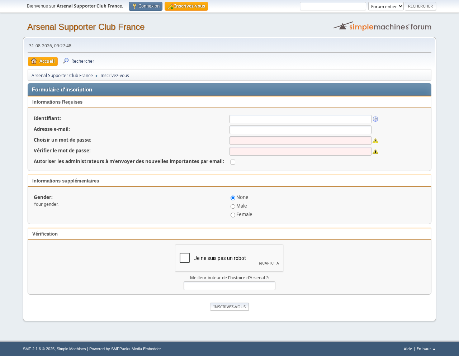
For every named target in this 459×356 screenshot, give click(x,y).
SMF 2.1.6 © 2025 (39, 349)
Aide (408, 348)
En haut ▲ (426, 348)
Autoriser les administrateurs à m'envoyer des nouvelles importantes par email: (129, 161)
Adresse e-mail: (52, 129)
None (242, 197)
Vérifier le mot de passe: (62, 150)
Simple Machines (71, 349)
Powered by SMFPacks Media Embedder (125, 349)
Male (241, 206)
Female (244, 214)
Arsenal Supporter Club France (86, 27)
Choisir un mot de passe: (62, 140)
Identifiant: (47, 118)
